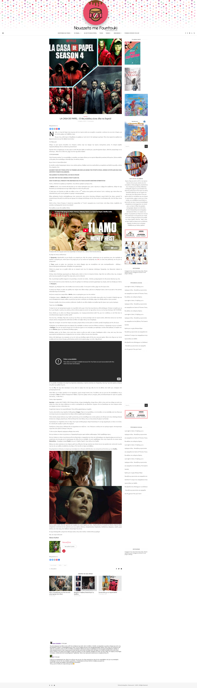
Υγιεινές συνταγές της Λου (132, 33)
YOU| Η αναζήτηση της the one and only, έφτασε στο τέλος (59, 593)
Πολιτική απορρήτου (123, 685)
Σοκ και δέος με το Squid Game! (108, 592)
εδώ (98, 259)
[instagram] (187, 33)
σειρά (65, 565)
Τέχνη (101, 33)
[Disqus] (85, 620)
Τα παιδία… (77, 33)
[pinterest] (189, 33)
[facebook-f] (185, 33)
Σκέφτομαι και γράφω (64, 33)
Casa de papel (53, 565)
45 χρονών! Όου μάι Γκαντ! (134, 349)
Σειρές (86, 116)
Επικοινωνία (131, 685)
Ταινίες (108, 33)
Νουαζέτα (66, 542)
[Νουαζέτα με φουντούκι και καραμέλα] (98, 15)
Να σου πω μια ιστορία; (90, 33)
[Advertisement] (136, 377)
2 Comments (90, 121)
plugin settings (129, 273)
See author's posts (69, 546)
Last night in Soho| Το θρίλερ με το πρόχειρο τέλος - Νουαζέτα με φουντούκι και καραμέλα (136, 290)
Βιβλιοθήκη (117, 33)
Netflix (60, 565)
